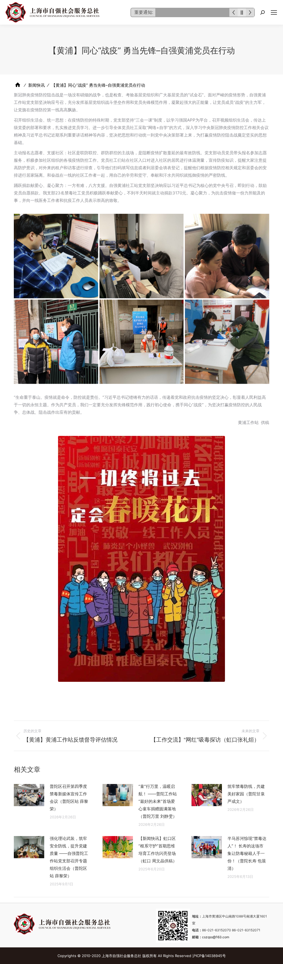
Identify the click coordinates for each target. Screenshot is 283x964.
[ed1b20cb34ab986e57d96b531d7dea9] (141, 342)
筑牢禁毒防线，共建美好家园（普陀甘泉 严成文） (246, 794)
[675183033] (56, 256)
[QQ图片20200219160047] (227, 342)
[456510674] (56, 342)
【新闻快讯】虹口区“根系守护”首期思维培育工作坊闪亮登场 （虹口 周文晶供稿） (157, 849)
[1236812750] (227, 256)
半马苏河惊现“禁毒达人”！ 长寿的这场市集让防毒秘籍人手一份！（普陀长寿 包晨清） (246, 853)
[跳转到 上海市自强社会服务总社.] (18, 84)
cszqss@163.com (215, 937)
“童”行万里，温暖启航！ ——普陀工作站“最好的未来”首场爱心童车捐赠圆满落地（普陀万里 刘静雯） (157, 801)
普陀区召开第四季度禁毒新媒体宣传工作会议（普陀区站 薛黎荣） (69, 797)
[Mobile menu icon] (273, 12)
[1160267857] (141, 256)
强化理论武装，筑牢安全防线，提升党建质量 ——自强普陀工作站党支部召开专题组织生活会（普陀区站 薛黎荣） (69, 857)
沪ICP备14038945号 (209, 955)
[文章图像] (29, 795)
